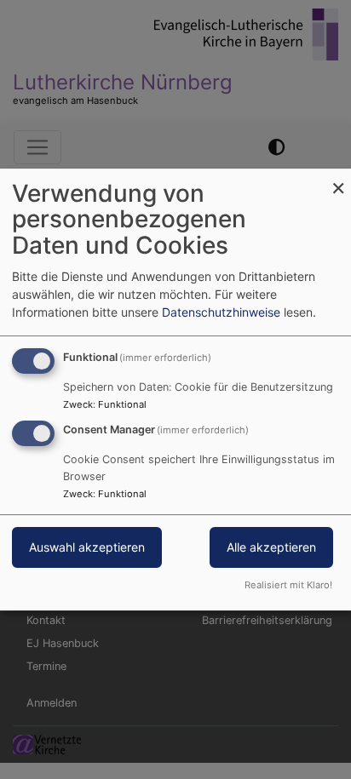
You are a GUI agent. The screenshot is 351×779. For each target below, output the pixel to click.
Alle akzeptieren (271, 548)
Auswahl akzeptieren (87, 548)
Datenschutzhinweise (221, 312)
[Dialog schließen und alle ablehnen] (338, 179)
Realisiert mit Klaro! (288, 585)
